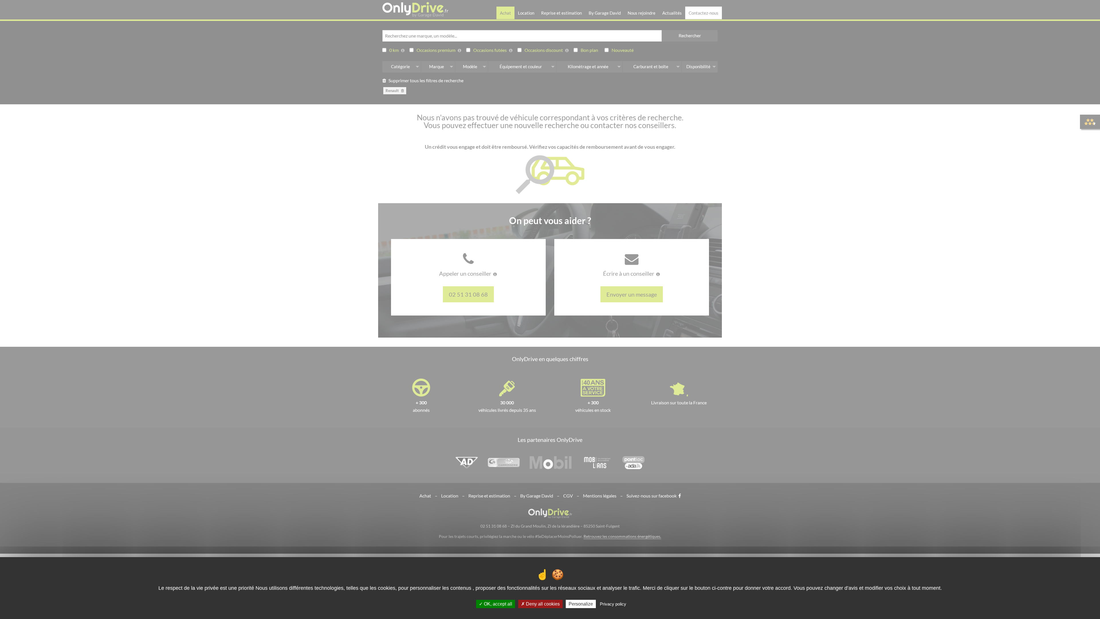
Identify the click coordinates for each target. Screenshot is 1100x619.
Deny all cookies (542, 604)
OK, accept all (497, 604)
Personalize (581, 604)
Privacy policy (613, 604)
